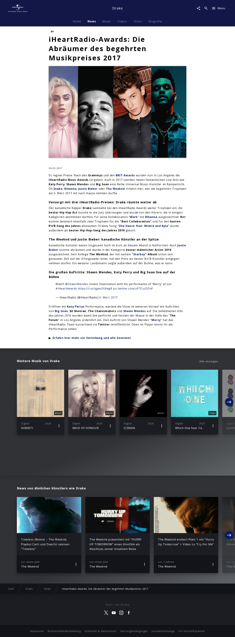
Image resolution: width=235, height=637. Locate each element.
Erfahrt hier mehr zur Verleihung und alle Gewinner (92, 338)
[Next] (229, 402)
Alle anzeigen (208, 361)
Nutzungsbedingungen (134, 631)
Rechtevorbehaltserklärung (64, 631)
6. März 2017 (108, 297)
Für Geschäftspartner (192, 631)
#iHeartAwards (66, 288)
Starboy (139, 254)
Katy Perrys (75, 306)
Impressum (37, 631)
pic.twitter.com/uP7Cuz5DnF (133, 288)
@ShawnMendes (76, 284)
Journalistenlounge (163, 631)
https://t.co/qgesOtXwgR (95, 288)
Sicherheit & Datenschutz (100, 631)
